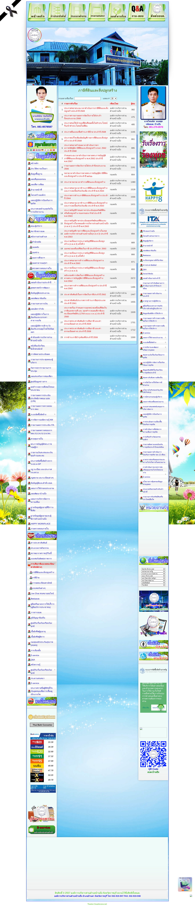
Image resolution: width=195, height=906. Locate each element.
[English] (37, 150)
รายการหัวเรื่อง (71, 103)
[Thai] (28, 150)
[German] (42, 150)
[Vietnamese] (54, 150)
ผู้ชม (133, 103)
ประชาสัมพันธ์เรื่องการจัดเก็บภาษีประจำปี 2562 (85, 294)
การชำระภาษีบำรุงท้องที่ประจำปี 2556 (81, 337)
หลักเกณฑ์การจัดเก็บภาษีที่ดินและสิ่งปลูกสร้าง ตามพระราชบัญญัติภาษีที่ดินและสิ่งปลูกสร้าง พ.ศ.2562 (84, 278)
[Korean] (48, 150)
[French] (39, 150)
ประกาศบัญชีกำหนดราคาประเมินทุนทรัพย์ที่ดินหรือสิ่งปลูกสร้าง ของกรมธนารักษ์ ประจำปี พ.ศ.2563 (84, 213)
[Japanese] (45, 150)
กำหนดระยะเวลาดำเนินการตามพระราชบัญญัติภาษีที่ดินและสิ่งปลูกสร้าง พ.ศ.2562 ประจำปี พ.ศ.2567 (85, 158)
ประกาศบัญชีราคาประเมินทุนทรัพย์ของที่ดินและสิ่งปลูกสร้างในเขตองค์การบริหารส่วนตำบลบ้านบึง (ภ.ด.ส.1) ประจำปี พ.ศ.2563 (86, 223)
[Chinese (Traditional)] (34, 150)
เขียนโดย (114, 103)
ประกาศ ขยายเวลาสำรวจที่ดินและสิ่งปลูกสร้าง (84, 182)
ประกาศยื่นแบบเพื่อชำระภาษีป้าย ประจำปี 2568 (85, 132)
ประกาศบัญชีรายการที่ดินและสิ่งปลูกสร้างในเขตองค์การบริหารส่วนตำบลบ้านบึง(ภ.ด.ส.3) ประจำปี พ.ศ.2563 (86, 234)
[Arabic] (31, 150)
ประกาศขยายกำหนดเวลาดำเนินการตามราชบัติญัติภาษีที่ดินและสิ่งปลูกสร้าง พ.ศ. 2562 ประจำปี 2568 (85, 148)
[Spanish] (51, 150)
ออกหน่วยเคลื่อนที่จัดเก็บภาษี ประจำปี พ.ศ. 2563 (85, 248)
